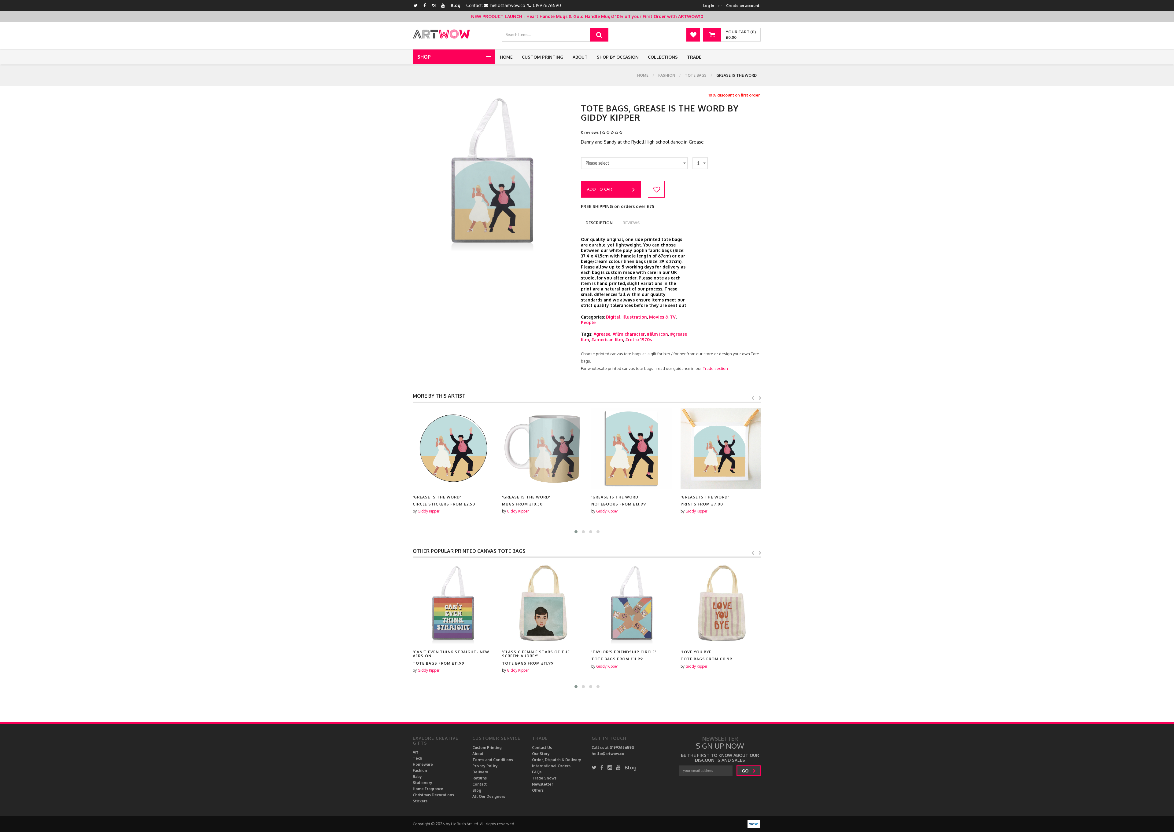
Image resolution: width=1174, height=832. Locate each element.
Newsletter (542, 784)
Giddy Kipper (428, 511)
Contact (479, 784)
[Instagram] (433, 5)
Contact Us (542, 747)
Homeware (423, 764)
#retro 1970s (638, 339)
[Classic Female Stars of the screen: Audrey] (453, 603)
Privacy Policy (485, 766)
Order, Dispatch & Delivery (556, 759)
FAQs (536, 772)
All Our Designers (488, 796)
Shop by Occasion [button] (618, 57)
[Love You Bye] (631, 603)
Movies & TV (662, 316)
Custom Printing (542, 57)
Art (415, 752)
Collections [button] (663, 57)
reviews (631, 222)
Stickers (420, 801)
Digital (613, 316)
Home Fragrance (428, 788)
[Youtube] (443, 5)
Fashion (666, 75)
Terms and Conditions (492, 759)
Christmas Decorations (433, 795)
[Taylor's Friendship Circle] (542, 603)
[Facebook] (425, 5)
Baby (417, 776)
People (588, 322)
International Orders (551, 766)
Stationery (422, 782)
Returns (479, 778)
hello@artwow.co (507, 5)
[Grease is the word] (453, 448)
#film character (628, 334)
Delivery (480, 772)
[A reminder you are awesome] (721, 603)
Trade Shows (544, 778)
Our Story (541, 753)
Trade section (715, 368)
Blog (455, 5)
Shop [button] (424, 57)
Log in (708, 5)
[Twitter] (416, 5)
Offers (538, 790)
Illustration (634, 316)
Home (506, 57)
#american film (607, 339)
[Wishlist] (693, 35)
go (746, 770)
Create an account (742, 5)
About (580, 57)
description (599, 222)
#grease (601, 334)
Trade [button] (694, 57)
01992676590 (547, 5)
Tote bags (696, 75)
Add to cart (601, 189)
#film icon (657, 334)
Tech (417, 758)
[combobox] (634, 163)
